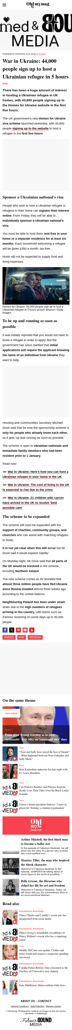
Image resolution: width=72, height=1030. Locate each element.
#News (9, 637)
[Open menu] (4, 5)
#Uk (21, 637)
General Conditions (20, 1006)
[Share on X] (11, 630)
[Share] (18, 630)
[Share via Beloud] (31, 630)
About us (28, 1001)
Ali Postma (41, 54)
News (5, 83)
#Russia (35, 637)
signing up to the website (30, 128)
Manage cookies (53, 1006)
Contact (44, 1001)
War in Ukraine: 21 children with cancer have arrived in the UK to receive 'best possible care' (33, 502)
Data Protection (37, 1006)
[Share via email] (25, 630)
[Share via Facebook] (5, 630)
